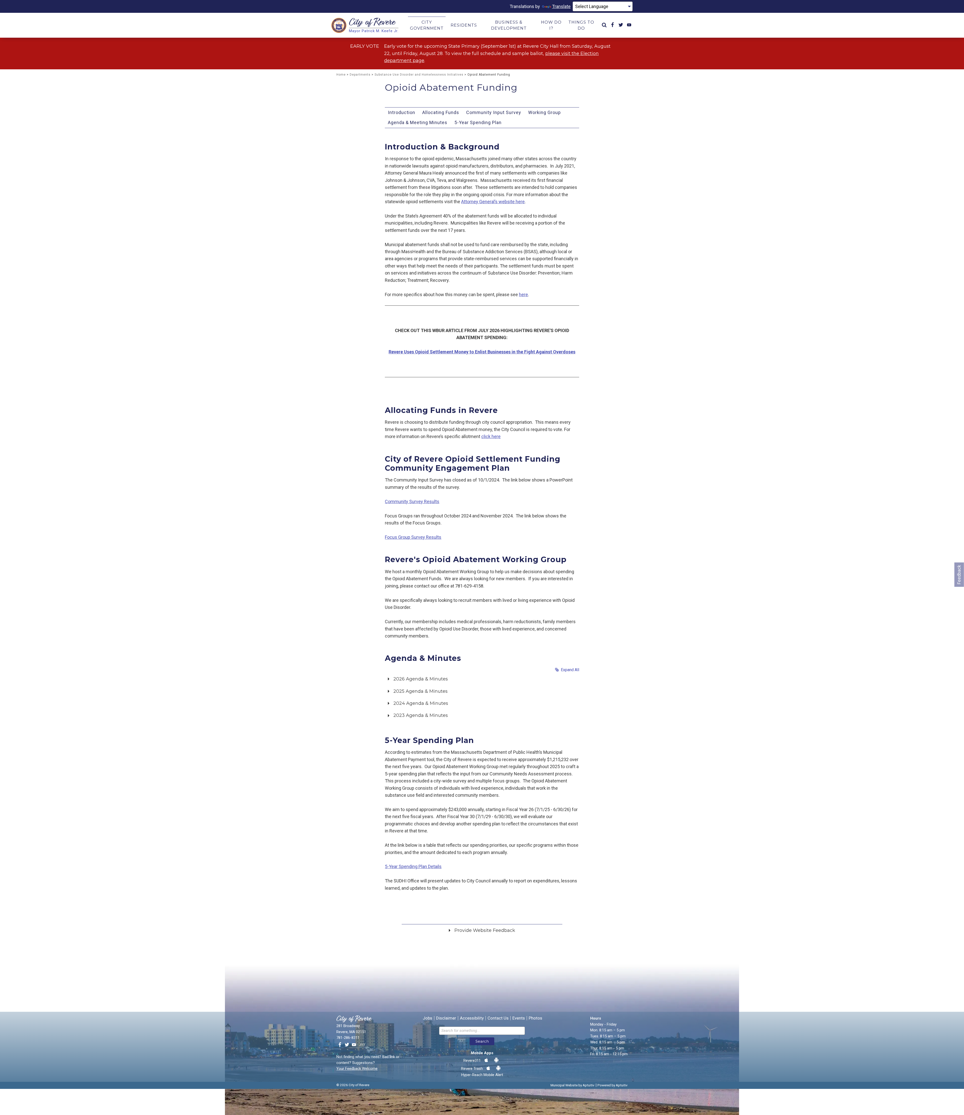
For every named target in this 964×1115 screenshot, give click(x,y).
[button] (482, 678)
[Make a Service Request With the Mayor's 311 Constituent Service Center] (362, 1045)
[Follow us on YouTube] (353, 1045)
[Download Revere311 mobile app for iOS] (486, 1060)
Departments (360, 74)
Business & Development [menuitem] (509, 25)
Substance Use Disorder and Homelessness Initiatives (419, 74)
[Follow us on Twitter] (346, 1045)
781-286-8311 (347, 1037)
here (523, 294)
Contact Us (498, 1018)
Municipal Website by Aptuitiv (572, 1085)
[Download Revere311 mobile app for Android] (496, 1060)
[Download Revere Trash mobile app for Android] (498, 1068)
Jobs (427, 1018)
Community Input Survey (493, 112)
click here (491, 436)
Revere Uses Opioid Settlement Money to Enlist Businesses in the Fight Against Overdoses (482, 351)
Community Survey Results (412, 501)
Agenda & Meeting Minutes (417, 122)
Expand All (569, 669)
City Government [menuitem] (427, 25)
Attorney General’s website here (493, 201)
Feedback (959, 574)
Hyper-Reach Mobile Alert (482, 1075)
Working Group (544, 112)
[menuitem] (604, 25)
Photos (535, 1018)
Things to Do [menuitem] (581, 25)
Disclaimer (446, 1018)
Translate (561, 6)
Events (518, 1018)
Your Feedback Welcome (357, 1068)
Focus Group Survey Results (413, 537)
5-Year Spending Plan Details (413, 866)
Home (341, 74)
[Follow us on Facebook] (339, 1045)
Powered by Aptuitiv (612, 1085)
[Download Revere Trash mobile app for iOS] (488, 1068)
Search (482, 1041)
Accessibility (472, 1018)
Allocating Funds (440, 112)
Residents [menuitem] (464, 25)
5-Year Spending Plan (478, 122)
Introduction (401, 112)
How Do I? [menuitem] (551, 25)
